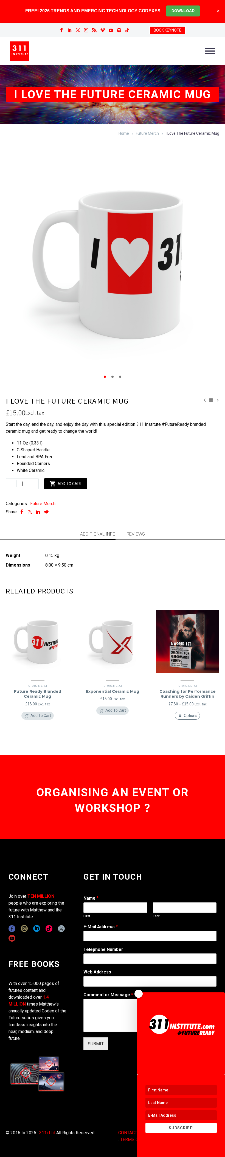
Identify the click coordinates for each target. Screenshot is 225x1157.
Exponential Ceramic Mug (112, 691)
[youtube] (12, 938)
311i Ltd (47, 1132)
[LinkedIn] (70, 30)
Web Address (97, 972)
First (86, 916)
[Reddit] (46, 511)
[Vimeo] (103, 30)
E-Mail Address (100, 926)
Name (91, 898)
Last (156, 916)
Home (124, 133)
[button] (105, 377)
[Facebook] (61, 30)
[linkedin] (36, 928)
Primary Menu (210, 51)
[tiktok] (49, 928)
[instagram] (24, 928)
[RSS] (94, 30)
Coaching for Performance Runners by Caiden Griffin (187, 694)
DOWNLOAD (183, 11)
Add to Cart (65, 483)
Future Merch (147, 133)
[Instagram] (86, 30)
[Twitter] (78, 30)
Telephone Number (103, 949)
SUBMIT (96, 1043)
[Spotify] (119, 30)
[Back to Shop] (211, 400)
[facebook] (12, 928)
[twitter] (61, 928)
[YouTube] (111, 30)
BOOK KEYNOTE (167, 30)
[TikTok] (127, 30)
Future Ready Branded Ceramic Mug (37, 694)
